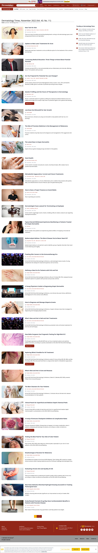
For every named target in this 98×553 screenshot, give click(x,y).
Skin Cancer (81, 9)
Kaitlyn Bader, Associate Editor (33, 272)
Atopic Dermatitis (32, 9)
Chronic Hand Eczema (41, 9)
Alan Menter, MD (30, 63)
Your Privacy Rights (42, 528)
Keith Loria (29, 144)
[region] (49, 549)
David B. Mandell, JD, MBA (41, 78)
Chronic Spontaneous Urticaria (52, 9)
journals (7, 22)
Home (3, 22)
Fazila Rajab (29, 112)
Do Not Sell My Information (26, 528)
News (46, 5)
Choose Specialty (6, 9)
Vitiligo (86, 9)
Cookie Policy (44, 551)
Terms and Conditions (24, 529)
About (3, 526)
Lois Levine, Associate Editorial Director (35, 256)
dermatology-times (14, 22)
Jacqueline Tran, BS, (31, 240)
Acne (27, 9)
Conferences (56, 5)
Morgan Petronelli (31, 405)
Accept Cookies (85, 549)
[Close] (95, 549)
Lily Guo (28, 226)
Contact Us (4, 529)
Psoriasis (76, 9)
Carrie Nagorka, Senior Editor (33, 489)
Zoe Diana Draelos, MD (32, 160)
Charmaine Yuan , (31, 176)
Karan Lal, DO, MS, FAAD (32, 192)
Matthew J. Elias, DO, (31, 30)
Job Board (21, 526)
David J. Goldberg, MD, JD (32, 208)
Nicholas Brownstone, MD (32, 46)
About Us (82, 538)
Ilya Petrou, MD (30, 94)
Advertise (4, 528)
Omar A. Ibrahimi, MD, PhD (42, 30)
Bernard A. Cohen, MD (40, 176)
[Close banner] (96, 2)
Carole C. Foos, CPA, (31, 78)
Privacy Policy (40, 526)
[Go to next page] (40, 516)
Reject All (76, 549)
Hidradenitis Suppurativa (68, 9)
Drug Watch (61, 9)
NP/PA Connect (41, 5)
